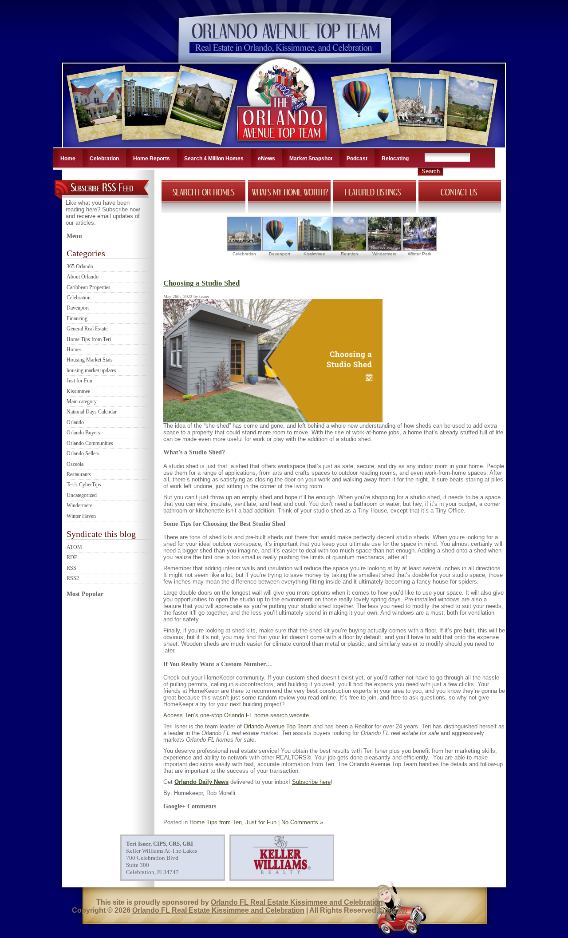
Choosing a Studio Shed (201, 283)
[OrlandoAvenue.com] (283, 145)
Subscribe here (311, 782)
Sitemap (393, 910)
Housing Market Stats (90, 360)
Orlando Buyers (83, 432)
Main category (82, 401)
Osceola (75, 464)
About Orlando (83, 277)
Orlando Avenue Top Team (278, 726)
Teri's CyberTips (84, 484)
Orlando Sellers (83, 453)
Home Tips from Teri (89, 339)
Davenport (78, 308)
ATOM (74, 547)
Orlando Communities (90, 443)
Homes (74, 349)
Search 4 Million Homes (214, 158)
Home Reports (151, 158)
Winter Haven (81, 516)
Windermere (79, 505)
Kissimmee (78, 391)
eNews (266, 158)
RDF (72, 557)
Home (67, 158)
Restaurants (79, 474)
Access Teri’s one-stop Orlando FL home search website (236, 715)
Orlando (75, 422)
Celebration (104, 158)
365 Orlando (80, 266)
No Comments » (302, 822)
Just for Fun (79, 381)
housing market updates (91, 370)
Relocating (395, 158)
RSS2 (73, 578)
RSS (71, 568)
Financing (77, 318)
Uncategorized (82, 495)
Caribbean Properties (88, 287)
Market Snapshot (310, 158)
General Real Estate (87, 329)
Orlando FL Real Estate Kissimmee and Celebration (297, 902)
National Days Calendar (92, 412)
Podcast (357, 158)
